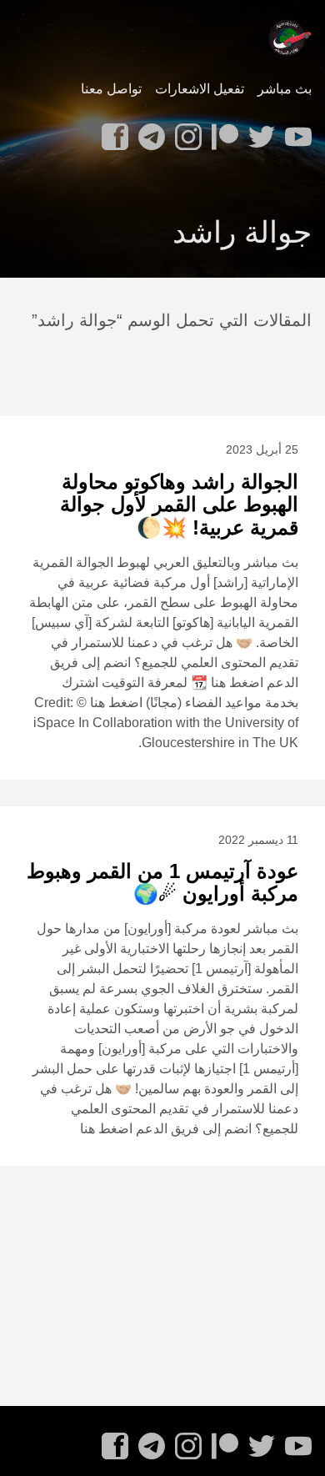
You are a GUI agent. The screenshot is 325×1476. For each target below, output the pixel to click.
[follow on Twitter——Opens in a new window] (258, 131)
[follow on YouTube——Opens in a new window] (295, 131)
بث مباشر (285, 89)
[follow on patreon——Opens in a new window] (221, 131)
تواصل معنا (111, 89)
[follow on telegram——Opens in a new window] (148, 131)
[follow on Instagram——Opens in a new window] (185, 131)
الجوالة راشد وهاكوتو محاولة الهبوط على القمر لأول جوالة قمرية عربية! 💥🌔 (179, 504)
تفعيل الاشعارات (199, 89)
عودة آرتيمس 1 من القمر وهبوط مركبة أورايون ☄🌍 (162, 883)
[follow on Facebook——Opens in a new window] (111, 131)
